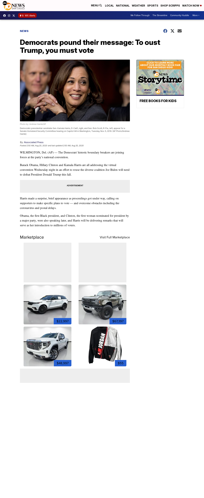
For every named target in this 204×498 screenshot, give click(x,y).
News (24, 31)
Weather (138, 5)
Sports (152, 5)
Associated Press (34, 142)
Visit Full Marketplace (115, 237)
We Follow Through (140, 15)
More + (196, 15)
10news (14, 15)
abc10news (5, 15)
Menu (95, 5)
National (123, 5)
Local (109, 5)
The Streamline (160, 15)
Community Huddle (179, 15)
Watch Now (191, 5)
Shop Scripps (170, 5)
